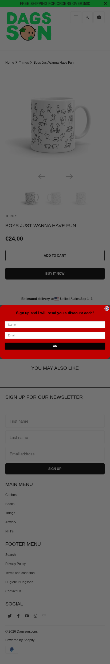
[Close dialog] (107, 308)
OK (55, 346)
